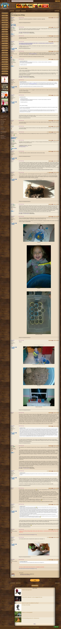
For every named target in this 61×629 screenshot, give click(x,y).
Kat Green (12, 120)
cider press (4, 59)
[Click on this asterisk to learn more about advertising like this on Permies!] (49, 7)
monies (5, 27)
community (4, 36)
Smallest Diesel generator (27, 589)
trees (15, 13)
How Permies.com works (22, 146)
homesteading (5, 22)
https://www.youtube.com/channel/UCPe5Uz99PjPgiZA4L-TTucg (28, 534)
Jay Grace (12, 131)
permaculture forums (5, 13)
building (5, 20)
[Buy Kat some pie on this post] (52, 120)
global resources (4, 57)
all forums (4, 73)
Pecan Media (20, 32)
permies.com (5, 66)
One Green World (34, 53)
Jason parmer (13, 35)
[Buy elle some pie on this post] (52, 17)
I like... (11, 23)
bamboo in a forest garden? (27, 612)
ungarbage (4, 34)
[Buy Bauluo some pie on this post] (52, 412)
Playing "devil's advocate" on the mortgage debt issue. (32, 597)
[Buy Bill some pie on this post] (52, 140)
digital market (5, 64)
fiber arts (4, 41)
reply (35, 580)
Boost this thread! (35, 585)
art (4, 43)
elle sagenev (12, 17)
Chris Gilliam (12, 529)
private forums (5, 71)
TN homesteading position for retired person (30, 618)
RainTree (30, 53)
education (4, 50)
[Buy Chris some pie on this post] (52, 529)
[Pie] (8, 1)
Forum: (13, 13)
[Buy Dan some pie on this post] (52, 27)
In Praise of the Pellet (26, 604)
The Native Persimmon (26, 77)
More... (35, 623)
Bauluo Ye (12, 160)
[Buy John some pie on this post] (52, 51)
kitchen (5, 29)
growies (5, 15)
